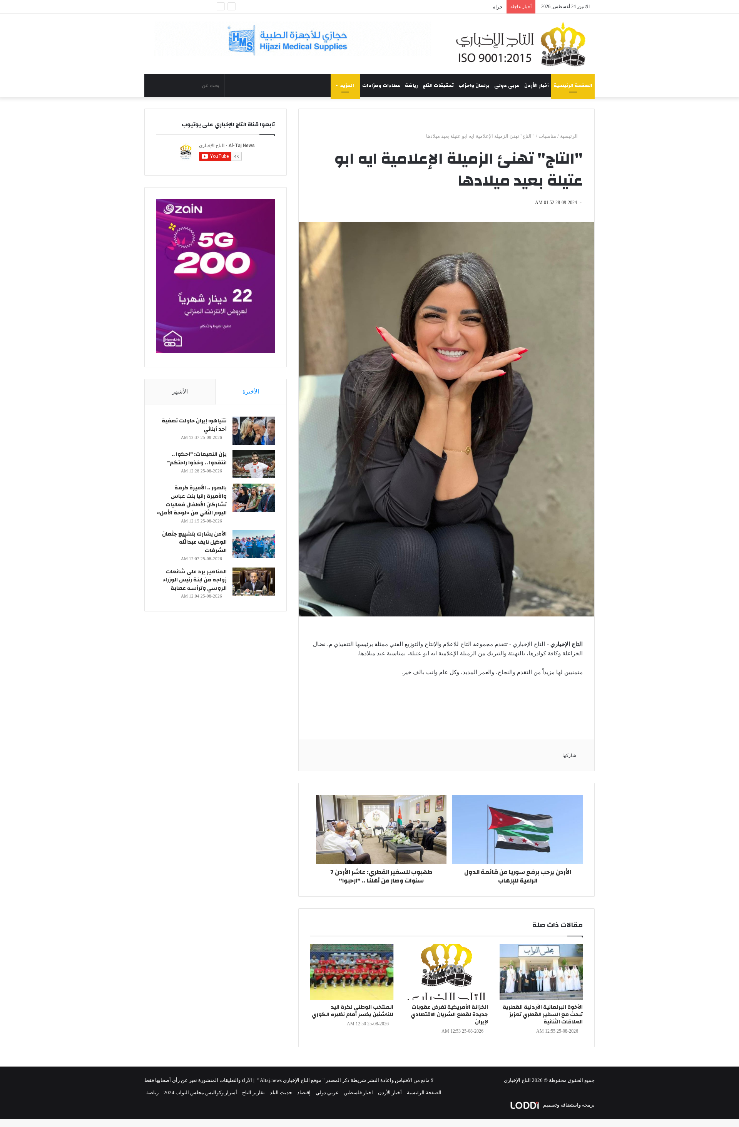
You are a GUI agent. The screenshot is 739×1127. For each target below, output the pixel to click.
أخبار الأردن (536, 85)
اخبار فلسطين (358, 1092)
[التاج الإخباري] (523, 44)
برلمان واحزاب (474, 85)
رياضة (411, 85)
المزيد (347, 85)
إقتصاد (304, 1092)
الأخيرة (250, 392)
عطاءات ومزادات (381, 85)
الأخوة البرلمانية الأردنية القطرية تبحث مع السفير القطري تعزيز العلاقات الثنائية (543, 1014)
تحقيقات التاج (438, 85)
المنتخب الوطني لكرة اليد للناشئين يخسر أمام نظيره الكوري (352, 1011)
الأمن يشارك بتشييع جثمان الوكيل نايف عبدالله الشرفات (194, 542)
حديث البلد (281, 1092)
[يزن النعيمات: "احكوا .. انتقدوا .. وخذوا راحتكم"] (253, 464)
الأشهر (180, 392)
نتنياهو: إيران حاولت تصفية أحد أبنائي (194, 425)
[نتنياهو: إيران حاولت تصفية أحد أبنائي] (253, 431)
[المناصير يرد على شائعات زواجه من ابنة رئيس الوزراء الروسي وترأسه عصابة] (253, 582)
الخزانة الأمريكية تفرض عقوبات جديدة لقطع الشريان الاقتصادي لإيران (449, 1014)
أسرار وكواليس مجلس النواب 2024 (200, 1092)
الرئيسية (569, 136)
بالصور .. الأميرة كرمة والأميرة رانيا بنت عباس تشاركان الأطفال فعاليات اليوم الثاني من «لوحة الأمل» (192, 500)
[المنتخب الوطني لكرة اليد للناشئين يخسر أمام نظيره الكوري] (351, 972)
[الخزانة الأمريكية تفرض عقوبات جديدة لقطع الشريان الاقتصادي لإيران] (446, 972)
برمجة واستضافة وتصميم (568, 1105)
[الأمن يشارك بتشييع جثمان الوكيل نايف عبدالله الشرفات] (253, 544)
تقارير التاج (253, 1092)
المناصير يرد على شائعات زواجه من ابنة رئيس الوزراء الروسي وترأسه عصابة (195, 580)
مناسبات (547, 136)
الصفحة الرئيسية (572, 85)
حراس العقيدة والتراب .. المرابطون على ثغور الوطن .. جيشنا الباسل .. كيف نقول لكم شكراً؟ (408, 7)
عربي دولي (507, 85)
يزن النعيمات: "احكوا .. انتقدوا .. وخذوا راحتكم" (197, 458)
